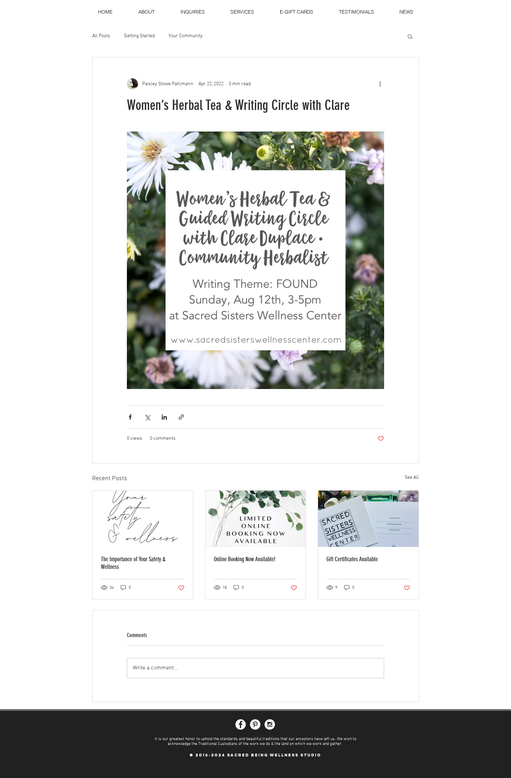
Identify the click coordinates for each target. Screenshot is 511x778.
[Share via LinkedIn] (164, 417)
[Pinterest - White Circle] (255, 724)
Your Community (186, 36)
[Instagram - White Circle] (270, 724)
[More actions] (380, 84)
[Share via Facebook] (130, 417)
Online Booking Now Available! (244, 559)
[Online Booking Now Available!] (255, 519)
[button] (410, 36)
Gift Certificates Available (352, 559)
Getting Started (139, 36)
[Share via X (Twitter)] (147, 417)
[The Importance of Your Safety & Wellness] (142, 519)
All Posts (101, 36)
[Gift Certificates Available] (368, 519)
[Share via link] (181, 417)
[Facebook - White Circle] (240, 724)
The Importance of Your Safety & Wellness (133, 563)
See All (412, 478)
